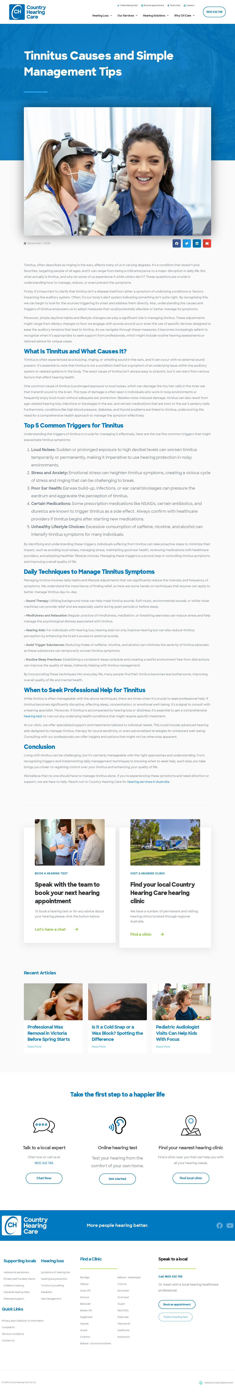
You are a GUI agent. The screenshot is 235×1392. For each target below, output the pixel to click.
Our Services (126, 15)
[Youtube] (230, 1225)
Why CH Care (182, 15)
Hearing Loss (100, 15)
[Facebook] (219, 1225)
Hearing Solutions (154, 15)
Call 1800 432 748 (170, 1276)
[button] (177, 243)
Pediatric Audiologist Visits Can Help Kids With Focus (177, 1033)
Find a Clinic (91, 1259)
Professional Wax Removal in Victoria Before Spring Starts (49, 1033)
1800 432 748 (43, 1163)
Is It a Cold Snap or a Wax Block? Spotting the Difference (117, 1033)
